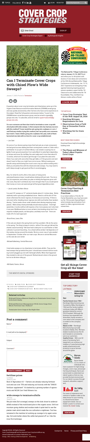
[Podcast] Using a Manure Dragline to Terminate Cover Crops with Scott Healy (32, 299)
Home (66, 431)
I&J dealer (72, 406)
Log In (52, 3)
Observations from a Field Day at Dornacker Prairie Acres (74, 126)
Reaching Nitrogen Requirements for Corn (73, 120)
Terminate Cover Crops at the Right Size (24, 310)
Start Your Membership (74, 275)
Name (9, 324)
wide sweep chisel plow (44, 289)
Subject (9, 340)
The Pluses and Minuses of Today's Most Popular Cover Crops (75, 152)
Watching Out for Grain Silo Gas (73, 132)
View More (66, 159)
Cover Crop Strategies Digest (32, 36)
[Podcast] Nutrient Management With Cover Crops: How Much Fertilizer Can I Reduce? (30, 305)
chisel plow (21, 284)
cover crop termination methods (21, 289)
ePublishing (32, 436)
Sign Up (63, 31)
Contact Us (58, 431)
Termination (28, 95)
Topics (7, 3)
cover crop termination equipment (21, 286)
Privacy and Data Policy (79, 431)
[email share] (11, 101)
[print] (15, 101)
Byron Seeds (77, 356)
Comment (11, 348)
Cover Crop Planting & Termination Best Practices (72, 190)
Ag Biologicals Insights (55, 36)
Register (60, 3)
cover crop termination (36, 284)
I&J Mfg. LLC (78, 389)
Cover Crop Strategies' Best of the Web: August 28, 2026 (75, 115)
